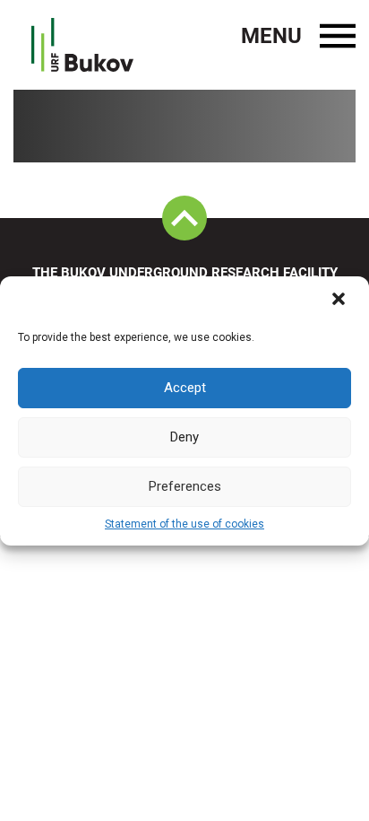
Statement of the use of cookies (184, 524)
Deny (184, 437)
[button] (340, 300)
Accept (185, 388)
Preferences (185, 486)
